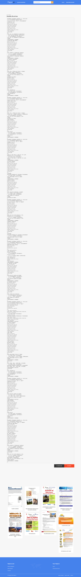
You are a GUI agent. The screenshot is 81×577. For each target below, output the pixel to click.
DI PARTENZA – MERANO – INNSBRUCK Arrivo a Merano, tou (15, 535)
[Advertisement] (40, 9)
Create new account (56, 568)
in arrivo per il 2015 (66, 525)
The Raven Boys (32, 533)
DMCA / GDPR (67, 575)
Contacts (9, 570)
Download (59, 465)
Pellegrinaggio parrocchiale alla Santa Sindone (32, 509)
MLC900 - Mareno (15, 508)
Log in (54, 566)
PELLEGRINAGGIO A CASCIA (49, 533)
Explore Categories (11, 566)
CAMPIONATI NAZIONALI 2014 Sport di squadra (66, 509)
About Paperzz (10, 568)
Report (69, 465)
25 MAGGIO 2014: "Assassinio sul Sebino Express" (49, 507)
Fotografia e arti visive (66, 551)
